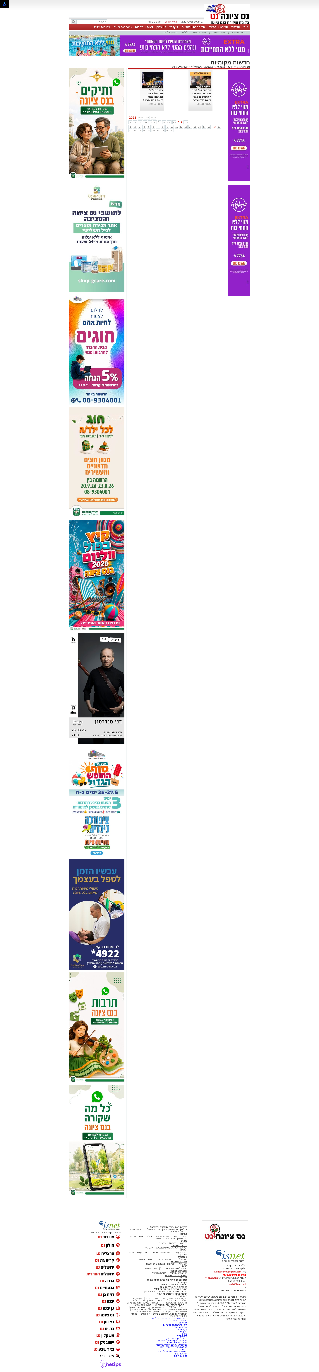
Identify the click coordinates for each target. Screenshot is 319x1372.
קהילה (212, 27)
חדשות (235, 27)
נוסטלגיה (182, 1256)
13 (185, 127)
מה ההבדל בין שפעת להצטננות (172, 1340)
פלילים (185, 32)
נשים (147, 1298)
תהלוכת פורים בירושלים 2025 (173, 1347)
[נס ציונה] (227, 23)
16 (199, 127)
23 (139, 130)
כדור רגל (183, 1243)
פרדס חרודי (182, 1336)
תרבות (139, 27)
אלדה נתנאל (211, 1278)
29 (167, 130)
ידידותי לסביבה (179, 1245)
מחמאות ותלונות (178, 1270)
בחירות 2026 (102, 27)
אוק (174, 122)
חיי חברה (199, 27)
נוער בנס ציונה (123, 27)
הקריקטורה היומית (162, 1311)
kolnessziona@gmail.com (227, 1271)
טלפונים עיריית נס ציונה (174, 1284)
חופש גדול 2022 (151, 1302)
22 (135, 130)
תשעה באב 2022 (143, 1305)
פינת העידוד (181, 1296)
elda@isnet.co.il (237, 1284)
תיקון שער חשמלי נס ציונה (175, 1325)
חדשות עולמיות (170, 32)
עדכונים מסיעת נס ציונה (175, 1309)
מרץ (140, 122)
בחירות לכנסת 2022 (177, 1307)
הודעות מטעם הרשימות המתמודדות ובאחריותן (165, 1291)
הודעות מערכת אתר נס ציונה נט (169, 1305)
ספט (169, 122)
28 (162, 130)
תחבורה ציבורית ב (142, 1311)
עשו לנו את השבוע (161, 1252)
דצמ (186, 122)
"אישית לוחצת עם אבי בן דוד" (173, 1268)
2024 (140, 117)
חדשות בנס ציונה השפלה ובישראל (213, 66)
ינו (130, 122)
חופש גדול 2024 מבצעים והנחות (146, 1309)
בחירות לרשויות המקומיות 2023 (170, 1289)
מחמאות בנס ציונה (178, 1273)
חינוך (185, 1236)
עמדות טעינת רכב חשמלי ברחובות (171, 1345)
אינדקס (183, 1277)
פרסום (184, 1333)
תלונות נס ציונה (159, 1273)
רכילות (184, 1247)
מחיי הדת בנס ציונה (165, 1238)
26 (153, 130)
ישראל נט (182, 1322)
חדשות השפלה (219, 32)
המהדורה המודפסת (178, 1298)
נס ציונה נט (243, 66)
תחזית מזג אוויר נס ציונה (176, 1342)
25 (149, 130)
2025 (147, 117)
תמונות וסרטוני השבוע (167, 1247)
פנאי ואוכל (182, 1282)
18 (208, 127)
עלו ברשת (149, 1247)
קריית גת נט (181, 1329)
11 (176, 127)
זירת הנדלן (171, 1300)
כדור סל (172, 1243)
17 (204, 127)
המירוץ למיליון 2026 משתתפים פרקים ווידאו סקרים (163, 1314)
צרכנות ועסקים (179, 1261)
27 (158, 130)
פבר (135, 122)
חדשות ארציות (200, 32)
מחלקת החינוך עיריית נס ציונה (173, 1287)
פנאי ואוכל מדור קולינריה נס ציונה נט (167, 1280)
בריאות (176, 1236)
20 (219, 127)
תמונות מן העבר (145, 1259)
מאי (150, 122)
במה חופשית (151, 1268)
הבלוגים (183, 1300)
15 (195, 127)
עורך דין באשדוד (179, 1327)
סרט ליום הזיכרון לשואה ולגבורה (172, 1351)
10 (172, 127)
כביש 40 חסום (180, 1356)
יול (159, 122)
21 (130, 130)
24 (144, 130)
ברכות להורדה (169, 1302)
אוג (164, 122)
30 (172, 130)
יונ (155, 122)
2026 (153, 117)
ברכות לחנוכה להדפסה (176, 1338)
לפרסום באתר (154, 21)
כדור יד (162, 1243)
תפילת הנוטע (181, 1353)
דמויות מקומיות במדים (139, 1252)
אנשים (186, 27)
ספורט (224, 27)
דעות (150, 27)
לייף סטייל (171, 27)
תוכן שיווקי (182, 1264)
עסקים (171, 1264)
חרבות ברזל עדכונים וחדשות (172, 1293)
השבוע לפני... (181, 1259)
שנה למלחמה (180, 1311)
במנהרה (183, 1349)
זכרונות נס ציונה (164, 1259)
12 (181, 127)
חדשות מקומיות (238, 32)
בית (245, 27)
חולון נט (183, 1331)
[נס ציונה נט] (225, 1242)
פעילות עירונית (162, 1236)
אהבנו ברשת (159, 1298)
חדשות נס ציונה (155, 1300)
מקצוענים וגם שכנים (155, 1264)
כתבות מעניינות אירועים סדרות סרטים (147, 1307)
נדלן (159, 27)
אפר (145, 122)
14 (190, 127)
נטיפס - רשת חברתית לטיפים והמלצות (169, 1318)
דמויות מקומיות (180, 1252)
